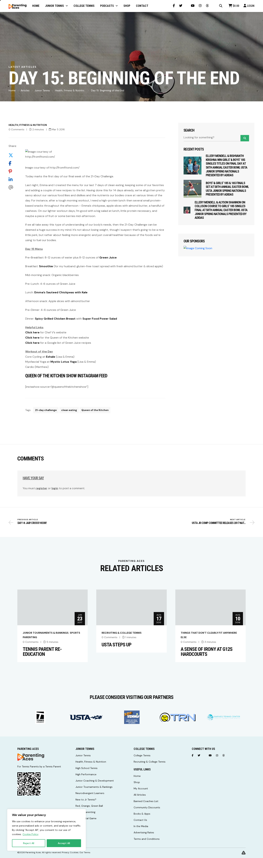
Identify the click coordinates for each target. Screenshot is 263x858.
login (55, 488)
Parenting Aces (33, 852)
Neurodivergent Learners (90, 793)
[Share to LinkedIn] (13, 180)
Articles (25, 90)
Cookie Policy (30, 834)
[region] (46, 830)
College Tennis (142, 755)
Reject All (28, 843)
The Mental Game (86, 818)
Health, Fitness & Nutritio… (70, 90)
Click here (32, 332)
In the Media (141, 826)
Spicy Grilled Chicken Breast (55, 318)
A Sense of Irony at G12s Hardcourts (206, 652)
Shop (137, 782)
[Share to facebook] (13, 163)
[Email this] (13, 188)
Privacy (65, 852)
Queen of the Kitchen (95, 410)
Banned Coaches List (146, 801)
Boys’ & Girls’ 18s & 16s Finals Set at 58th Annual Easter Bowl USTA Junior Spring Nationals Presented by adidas (227, 188)
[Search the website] (220, 5)
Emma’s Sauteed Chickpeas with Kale (60, 292)
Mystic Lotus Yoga (63, 362)
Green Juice (108, 257)
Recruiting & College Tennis (122, 632)
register (41, 488)
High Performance (86, 774)
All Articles (140, 794)
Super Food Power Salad (99, 318)
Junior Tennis (42, 90)
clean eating (69, 410)
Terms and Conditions (147, 838)
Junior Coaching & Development (95, 780)
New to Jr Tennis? (86, 799)
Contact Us (140, 820)
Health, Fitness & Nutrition (28, 125)
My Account (141, 788)
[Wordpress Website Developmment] (244, 852)
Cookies (74, 852)
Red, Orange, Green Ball (89, 805)
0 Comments (16, 129)
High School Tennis (87, 768)
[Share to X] (13, 155)
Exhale (50, 357)
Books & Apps (142, 813)
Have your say (33, 478)
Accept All (64, 843)
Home (12, 90)
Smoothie (46, 266)
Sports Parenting (85, 812)
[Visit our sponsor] (40, 717)
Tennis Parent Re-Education (42, 652)
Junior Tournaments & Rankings (46, 632)
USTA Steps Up (116, 644)
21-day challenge (46, 410)
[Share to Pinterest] (13, 171)
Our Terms (84, 852)
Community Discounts (147, 807)
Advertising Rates (144, 832)
